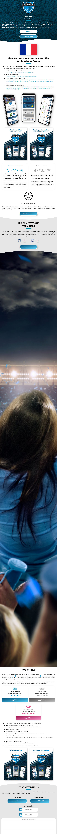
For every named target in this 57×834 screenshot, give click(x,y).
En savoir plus (28, 247)
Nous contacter (28, 36)
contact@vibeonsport (17, 801)
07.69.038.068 (40, 801)
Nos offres (28, 31)
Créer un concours (28, 214)
